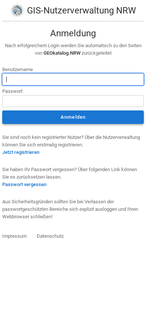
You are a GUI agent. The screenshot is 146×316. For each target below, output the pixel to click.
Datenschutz (50, 236)
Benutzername (17, 69)
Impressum (14, 236)
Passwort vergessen (24, 184)
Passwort (12, 91)
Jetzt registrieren (20, 152)
